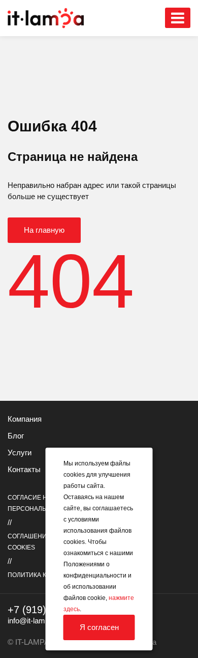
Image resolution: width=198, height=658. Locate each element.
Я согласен (99, 627)
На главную (44, 230)
